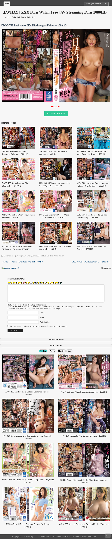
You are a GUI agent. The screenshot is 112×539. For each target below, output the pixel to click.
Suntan (61, 256)
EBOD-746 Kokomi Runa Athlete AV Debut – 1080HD (22, 262)
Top (108, 536)
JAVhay (84, 537)
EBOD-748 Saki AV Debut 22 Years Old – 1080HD (91, 262)
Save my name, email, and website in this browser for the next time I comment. (38, 326)
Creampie (27, 256)
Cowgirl (20, 256)
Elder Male (42, 256)
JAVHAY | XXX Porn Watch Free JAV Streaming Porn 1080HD (55, 12)
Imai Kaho (54, 256)
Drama (34, 256)
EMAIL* (42, 317)
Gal (48, 256)
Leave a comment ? (11, 268)
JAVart (93, 537)
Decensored (8, 256)
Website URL (45, 322)
